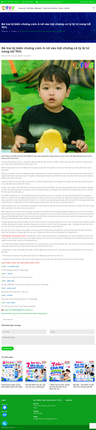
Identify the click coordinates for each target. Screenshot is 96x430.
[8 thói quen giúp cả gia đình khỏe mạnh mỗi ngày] (12, 370)
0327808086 (28, 2)
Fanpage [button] (68, 400)
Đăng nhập (84, 2)
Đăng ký (92, 2)
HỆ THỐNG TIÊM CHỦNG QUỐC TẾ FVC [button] (47, 400)
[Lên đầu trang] (92, 421)
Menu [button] (3, 400)
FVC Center (18, 427)
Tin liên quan (7, 357)
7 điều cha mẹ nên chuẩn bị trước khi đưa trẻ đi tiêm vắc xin (59, 387)
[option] (12, 374)
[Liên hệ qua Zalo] (4, 415)
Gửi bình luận (7, 348)
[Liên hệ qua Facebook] (4, 407)
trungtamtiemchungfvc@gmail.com (50, 2)
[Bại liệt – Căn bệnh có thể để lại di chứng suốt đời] (84, 370)
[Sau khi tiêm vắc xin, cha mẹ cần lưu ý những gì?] (36, 370)
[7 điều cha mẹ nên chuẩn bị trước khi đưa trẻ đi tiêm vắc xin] (60, 370)
